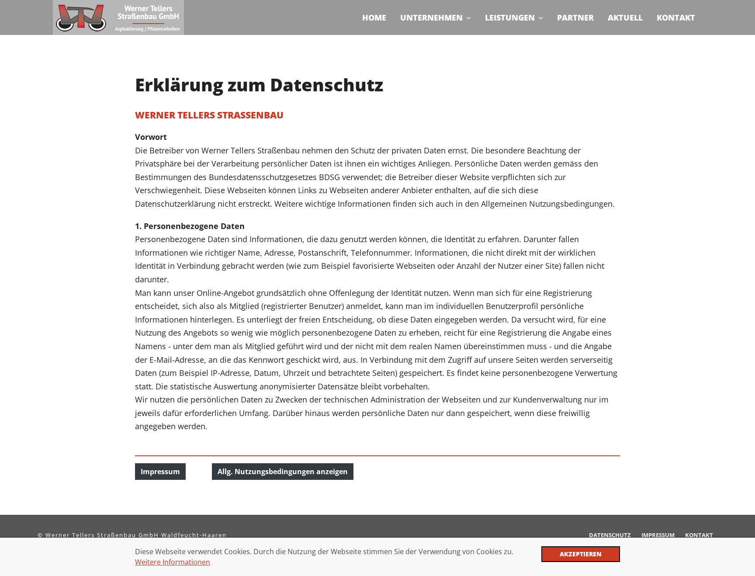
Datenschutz (610, 535)
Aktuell (625, 17)
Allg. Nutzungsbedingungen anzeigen (283, 471)
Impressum (160, 471)
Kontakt (676, 17)
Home (374, 17)
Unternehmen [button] (431, 17)
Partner (575, 17)
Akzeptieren (581, 554)
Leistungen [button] (510, 17)
